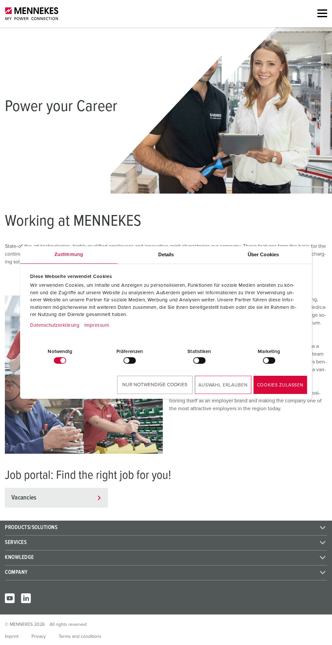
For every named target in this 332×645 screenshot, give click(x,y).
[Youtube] (10, 598)
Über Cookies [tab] (263, 254)
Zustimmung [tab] (68, 254)
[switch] (130, 360)
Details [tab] (166, 254)
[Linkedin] (26, 598)
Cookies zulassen (280, 385)
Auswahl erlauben (222, 385)
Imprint (11, 636)
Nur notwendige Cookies (154, 384)
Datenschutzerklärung (54, 325)
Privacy (38, 636)
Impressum (96, 325)
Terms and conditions (80, 636)
